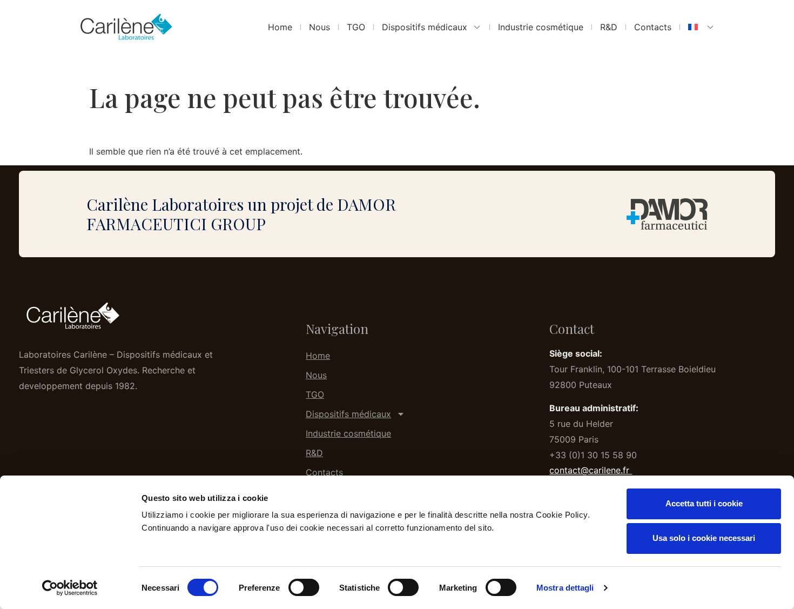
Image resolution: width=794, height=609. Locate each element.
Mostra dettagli (565, 587)
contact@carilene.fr (590, 470)
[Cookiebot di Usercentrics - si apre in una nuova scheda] (70, 588)
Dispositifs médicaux (424, 27)
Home (280, 27)
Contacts (652, 27)
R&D (608, 27)
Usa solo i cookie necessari (703, 538)
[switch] (303, 587)
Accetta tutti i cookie (704, 503)
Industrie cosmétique (540, 27)
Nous (319, 27)
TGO (356, 27)
